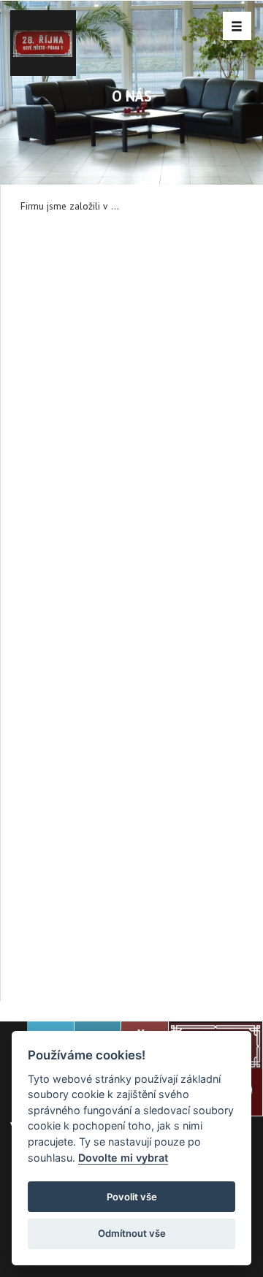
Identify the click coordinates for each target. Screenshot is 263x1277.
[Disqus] (131, 413)
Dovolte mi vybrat (123, 1157)
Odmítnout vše (132, 1233)
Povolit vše (132, 1197)
